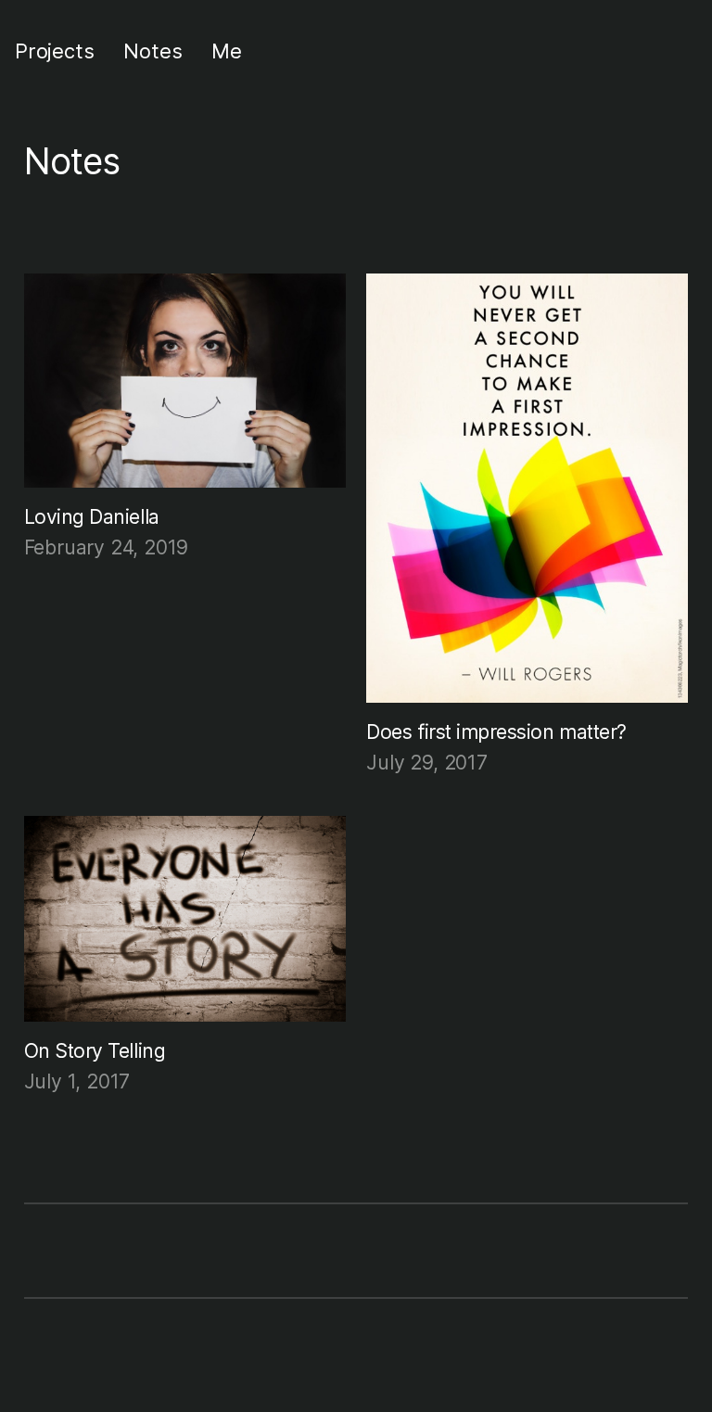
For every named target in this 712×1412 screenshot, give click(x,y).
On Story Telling (95, 1050)
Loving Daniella (91, 516)
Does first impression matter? (496, 732)
